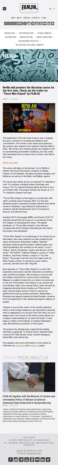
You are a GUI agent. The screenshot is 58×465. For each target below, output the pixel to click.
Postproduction (26, 33)
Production (9, 33)
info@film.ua (29, 445)
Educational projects (28, 41)
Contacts (36, 18)
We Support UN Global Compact (30, 45)
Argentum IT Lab (34, 453)
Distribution (10, 37)
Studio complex (44, 33)
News (13, 18)
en (54, 9)
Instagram (34, 345)
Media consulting (44, 37)
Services (26, 18)
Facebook (20, 345)
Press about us (32, 357)
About (19, 18)
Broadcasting (26, 37)
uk (50, 9)
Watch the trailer (10, 162)
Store (43, 18)
